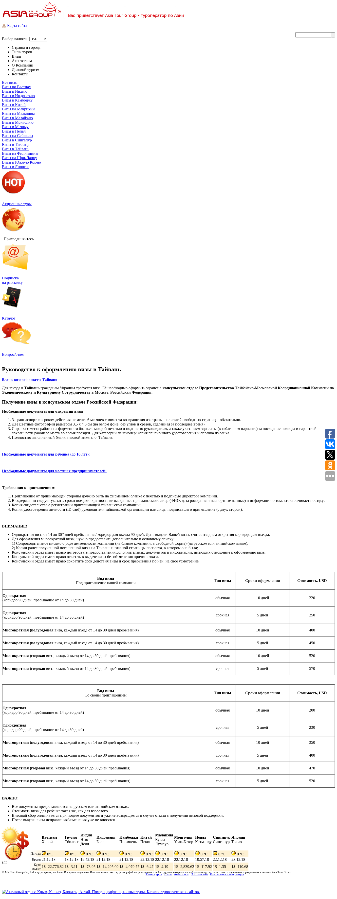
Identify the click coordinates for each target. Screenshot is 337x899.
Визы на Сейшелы (17, 136)
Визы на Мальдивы (18, 113)
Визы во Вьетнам (16, 87)
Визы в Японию (15, 167)
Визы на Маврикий (18, 109)
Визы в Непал (14, 131)
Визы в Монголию (18, 122)
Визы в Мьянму (15, 127)
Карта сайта (17, 25)
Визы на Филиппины (20, 153)
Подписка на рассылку (12, 280)
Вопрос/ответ (13, 354)
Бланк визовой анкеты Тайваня (29, 380)
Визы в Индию (14, 91)
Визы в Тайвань (15, 149)
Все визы (10, 82)
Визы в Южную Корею (21, 162)
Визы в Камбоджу (17, 100)
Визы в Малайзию (17, 118)
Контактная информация (227, 874)
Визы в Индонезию (18, 96)
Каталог (9, 318)
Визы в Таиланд (15, 144)
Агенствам (181, 874)
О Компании (199, 874)
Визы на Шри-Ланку (19, 158)
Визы (168, 874)
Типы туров (154, 874)
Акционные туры (17, 204)
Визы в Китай (14, 104)
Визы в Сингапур (17, 140)
